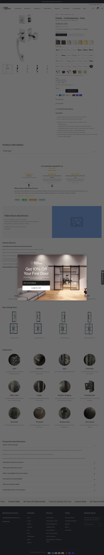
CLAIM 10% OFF (36, 288)
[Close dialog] (85, 256)
